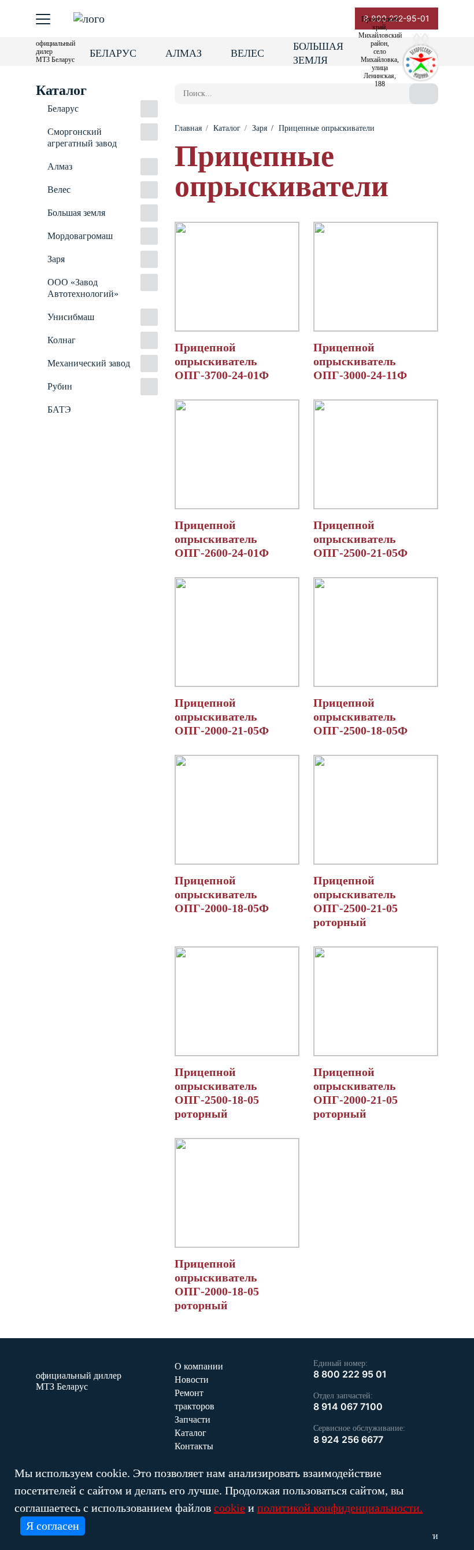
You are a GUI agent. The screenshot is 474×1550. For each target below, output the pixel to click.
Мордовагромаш (80, 236)
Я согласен (52, 1525)
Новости (192, 1379)
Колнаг (61, 340)
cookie (229, 1507)
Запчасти (192, 1419)
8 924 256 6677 (348, 1439)
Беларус (113, 53)
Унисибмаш (70, 317)
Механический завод (88, 363)
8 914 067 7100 (348, 1406)
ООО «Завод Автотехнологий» (82, 288)
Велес (247, 53)
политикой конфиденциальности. (340, 1507)
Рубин (59, 386)
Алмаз (183, 53)
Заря (56, 259)
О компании (199, 1366)
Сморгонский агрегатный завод (82, 137)
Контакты (194, 1446)
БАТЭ (59, 409)
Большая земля (318, 53)
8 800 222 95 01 (350, 1374)
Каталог (190, 1433)
